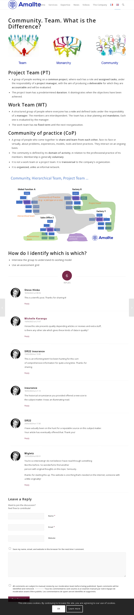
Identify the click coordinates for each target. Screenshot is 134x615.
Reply (27, 303)
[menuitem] (40, 4)
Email (51, 526)
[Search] (123, 4)
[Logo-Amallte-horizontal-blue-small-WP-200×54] (24, 4)
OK (58, 608)
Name (51, 515)
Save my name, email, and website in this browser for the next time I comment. (48, 549)
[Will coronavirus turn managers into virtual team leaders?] (131, 308)
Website (51, 538)
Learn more (74, 608)
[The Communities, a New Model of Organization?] (2, 308)
